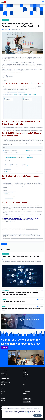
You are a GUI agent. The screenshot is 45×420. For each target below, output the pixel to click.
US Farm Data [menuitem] (3, 391)
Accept (37, 415)
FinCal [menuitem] (2, 395)
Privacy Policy (28, 412)
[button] (43, 2)
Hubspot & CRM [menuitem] (25, 374)
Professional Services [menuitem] (26, 391)
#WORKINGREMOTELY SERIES (32, 229)
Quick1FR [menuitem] (2, 389)
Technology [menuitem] (25, 376)
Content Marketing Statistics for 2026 (13, 301)
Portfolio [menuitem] (2, 402)
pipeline (13, 205)
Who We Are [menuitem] (3, 400)
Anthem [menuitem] (2, 386)
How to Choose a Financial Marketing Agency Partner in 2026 (20, 256)
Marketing (3, 299)
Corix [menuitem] (1, 393)
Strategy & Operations (5, 290)
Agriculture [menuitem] (25, 389)
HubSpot (36, 57)
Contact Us (5, 347)
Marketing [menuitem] (24, 372)
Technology (4, 306)
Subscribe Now (5, 323)
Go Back (5, 243)
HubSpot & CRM (5, 19)
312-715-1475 (28, 401)
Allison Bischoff (6, 259)
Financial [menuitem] (24, 386)
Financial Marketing (5, 253)
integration (9, 183)
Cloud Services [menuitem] (25, 379)
